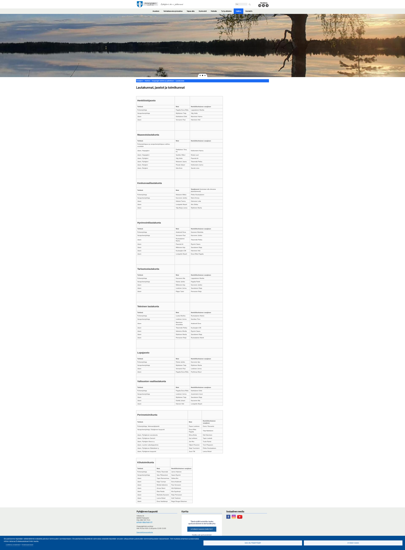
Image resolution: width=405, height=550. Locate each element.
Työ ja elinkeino (227, 12)
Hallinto (239, 12)
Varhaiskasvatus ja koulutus (174, 12)
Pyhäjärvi (140, 81)
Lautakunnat (180, 81)
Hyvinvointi (204, 12)
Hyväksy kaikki (353, 543)
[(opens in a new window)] (228, 518)
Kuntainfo (249, 12)
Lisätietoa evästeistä (13, 545)
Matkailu (215, 12)
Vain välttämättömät (253, 543)
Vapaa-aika (192, 12)
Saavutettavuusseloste (145, 532)
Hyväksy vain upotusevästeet (202, 535)
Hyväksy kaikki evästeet (202, 529)
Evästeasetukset (27, 545)
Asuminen (157, 12)
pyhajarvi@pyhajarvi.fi (144, 522)
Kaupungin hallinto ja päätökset (163, 81)
